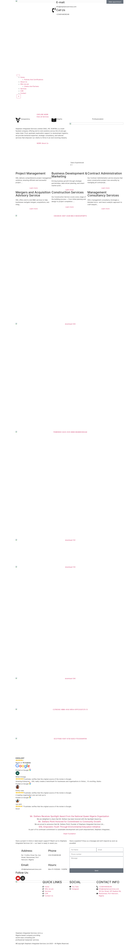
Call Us (60, 10)
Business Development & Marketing (69, 174)
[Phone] (45, 850)
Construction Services (68, 192)
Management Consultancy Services (103, 193)
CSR (21, 91)
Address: (27, 850)
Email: (25, 865)
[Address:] (19, 850)
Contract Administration (104, 173)
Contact (23, 93)
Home (22, 77)
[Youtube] (18, 878)
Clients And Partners (31, 86)
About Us (23, 82)
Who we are (24, 84)
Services (23, 89)
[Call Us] (54, 10)
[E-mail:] (54, 2)
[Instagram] (22, 878)
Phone (52, 850)
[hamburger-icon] (18, 75)
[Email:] (19, 865)
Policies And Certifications (33, 79)
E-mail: (60, 2)
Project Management (30, 173)
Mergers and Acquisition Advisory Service (33, 193)
